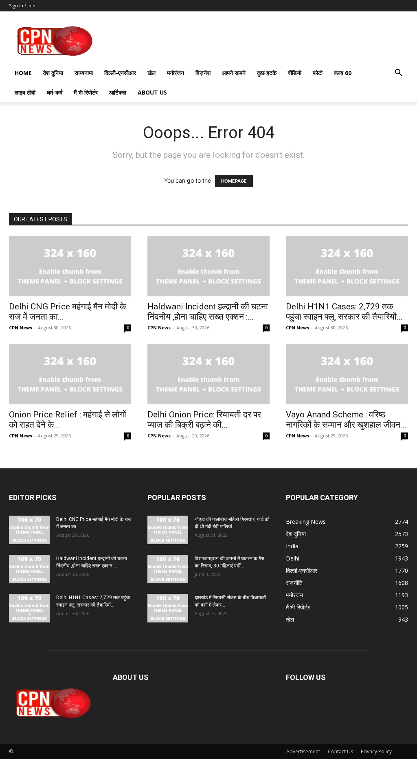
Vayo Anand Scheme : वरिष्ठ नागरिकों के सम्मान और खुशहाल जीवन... (346, 420)
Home (23, 73)
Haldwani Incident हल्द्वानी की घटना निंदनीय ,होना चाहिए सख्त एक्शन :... (207, 312)
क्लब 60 (342, 73)
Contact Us (340, 751)
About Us (152, 92)
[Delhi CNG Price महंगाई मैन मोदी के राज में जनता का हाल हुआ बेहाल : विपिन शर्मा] (70, 266)
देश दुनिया (53, 73)
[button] (398, 73)
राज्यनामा (84, 73)
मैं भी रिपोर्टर (86, 92)
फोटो (318, 73)
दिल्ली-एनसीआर (120, 73)
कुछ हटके (267, 73)
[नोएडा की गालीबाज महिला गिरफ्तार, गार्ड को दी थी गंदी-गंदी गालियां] (167, 530)
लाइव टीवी (25, 92)
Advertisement (303, 751)
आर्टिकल (117, 92)
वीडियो (294, 73)
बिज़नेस (203, 73)
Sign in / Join (22, 5)
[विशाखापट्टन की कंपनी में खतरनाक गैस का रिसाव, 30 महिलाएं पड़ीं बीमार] (167, 569)
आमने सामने (234, 73)
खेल (151, 73)
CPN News (20, 327)
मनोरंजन (175, 73)
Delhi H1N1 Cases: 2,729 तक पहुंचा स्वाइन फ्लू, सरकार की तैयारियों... (344, 312)
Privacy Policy (376, 751)
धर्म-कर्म (54, 92)
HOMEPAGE (234, 181)
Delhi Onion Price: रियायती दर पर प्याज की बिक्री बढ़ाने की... (204, 420)
